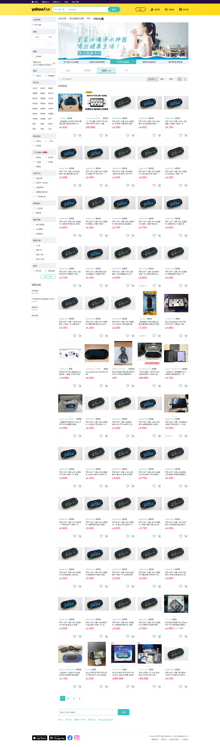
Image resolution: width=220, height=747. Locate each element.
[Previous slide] (59, 102)
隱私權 (163, 739)
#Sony (60, 719)
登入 (140, 9)
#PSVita (68, 719)
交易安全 (185, 739)
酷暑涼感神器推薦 (97, 62)
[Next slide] (80, 102)
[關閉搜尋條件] (63, 9)
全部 (67, 70)
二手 (125, 70)
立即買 (87, 70)
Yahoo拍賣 (41, 9)
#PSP (83, 719)
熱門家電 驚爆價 (175, 62)
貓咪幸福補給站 (149, 62)
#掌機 (76, 719)
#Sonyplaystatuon (105, 719)
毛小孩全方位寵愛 (71, 62)
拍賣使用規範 (174, 739)
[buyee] (44, 63)
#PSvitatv (92, 719)
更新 (186, 736)
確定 (50, 43)
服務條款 (155, 739)
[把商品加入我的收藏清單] (74, 135)
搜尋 (124, 712)
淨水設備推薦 (123, 61)
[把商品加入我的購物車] (79, 135)
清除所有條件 (48, 276)
